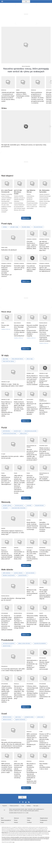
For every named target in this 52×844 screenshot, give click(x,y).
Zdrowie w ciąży (5, 381)
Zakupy (41, 613)
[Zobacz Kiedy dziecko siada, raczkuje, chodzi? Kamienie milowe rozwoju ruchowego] (32, 514)
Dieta (40, 520)
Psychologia (42, 658)
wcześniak (29, 505)
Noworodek (42, 547)
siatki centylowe (6, 572)
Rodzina (29, 322)
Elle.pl (2, 818)
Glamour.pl (16, 818)
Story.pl (41, 822)
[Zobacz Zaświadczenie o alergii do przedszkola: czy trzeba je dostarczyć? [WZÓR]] (32, 652)
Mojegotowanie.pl (44, 818)
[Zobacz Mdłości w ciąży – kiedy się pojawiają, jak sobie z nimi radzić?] (13, 372)
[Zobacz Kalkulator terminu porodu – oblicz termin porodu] (13, 444)
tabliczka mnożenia (7, 717)
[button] (26, 218)
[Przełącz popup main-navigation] (2, 1)
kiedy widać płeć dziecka (17, 358)
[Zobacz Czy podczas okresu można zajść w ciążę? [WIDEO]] (32, 258)
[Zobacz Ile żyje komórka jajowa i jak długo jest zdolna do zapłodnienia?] (45, 258)
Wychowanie (4, 613)
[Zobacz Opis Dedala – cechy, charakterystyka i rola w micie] (45, 756)
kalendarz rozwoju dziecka (9, 575)
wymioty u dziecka (18, 572)
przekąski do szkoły (29, 717)
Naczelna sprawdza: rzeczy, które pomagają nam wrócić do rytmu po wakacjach (26, 70)
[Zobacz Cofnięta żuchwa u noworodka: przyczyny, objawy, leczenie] (45, 542)
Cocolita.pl (29, 822)
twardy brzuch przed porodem (9, 433)
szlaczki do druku (6, 645)
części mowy (18, 717)
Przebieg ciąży (30, 373)
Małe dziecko (17, 322)
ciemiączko (5, 507)
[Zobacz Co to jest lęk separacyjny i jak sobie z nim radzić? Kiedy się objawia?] (13, 657)
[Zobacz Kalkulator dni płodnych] (13, 238)
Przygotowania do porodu (31, 446)
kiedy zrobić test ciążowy (8, 361)
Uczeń (40, 731)
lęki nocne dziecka (30, 572)
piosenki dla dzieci (22, 575)
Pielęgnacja (30, 547)
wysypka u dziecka (7, 505)
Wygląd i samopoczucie (43, 400)
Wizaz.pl (16, 822)
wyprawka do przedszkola (40, 643)
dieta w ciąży (30, 358)
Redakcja (29, 805)
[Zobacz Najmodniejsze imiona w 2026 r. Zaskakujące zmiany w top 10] (23, 82)
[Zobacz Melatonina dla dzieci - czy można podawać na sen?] (32, 582)
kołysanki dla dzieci (39, 505)
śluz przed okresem (38, 226)
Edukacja (3, 90)
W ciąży (3, 453)
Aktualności (30, 399)
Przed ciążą (4, 247)
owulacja (5, 226)
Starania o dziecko (31, 239)
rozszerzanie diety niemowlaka (18, 507)
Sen (28, 587)
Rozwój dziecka (43, 322)
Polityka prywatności (14, 805)
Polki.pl (28, 820)
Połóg (3, 473)
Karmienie (3, 547)
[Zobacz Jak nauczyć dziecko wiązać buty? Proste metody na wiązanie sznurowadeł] (45, 652)
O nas (22, 805)
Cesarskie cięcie (43, 445)
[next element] (50, 90)
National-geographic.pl (6, 820)
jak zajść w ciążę (14, 226)
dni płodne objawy (26, 226)
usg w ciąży (5, 358)
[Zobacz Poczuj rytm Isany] (7, 317)
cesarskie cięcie (17, 431)
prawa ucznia (40, 717)
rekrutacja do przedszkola (8, 643)
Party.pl (15, 820)
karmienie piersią (19, 505)
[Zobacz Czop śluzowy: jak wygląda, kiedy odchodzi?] (45, 467)
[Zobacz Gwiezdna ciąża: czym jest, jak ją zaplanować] (19, 258)
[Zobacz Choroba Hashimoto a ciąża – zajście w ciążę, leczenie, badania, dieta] (32, 233)
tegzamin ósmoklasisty (20, 719)
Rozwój (3, 528)
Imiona (18, 90)
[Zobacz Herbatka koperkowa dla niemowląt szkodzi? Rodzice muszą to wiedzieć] (45, 514)
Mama (2, 322)
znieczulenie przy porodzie (30, 431)
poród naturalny (6, 431)
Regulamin (4, 805)
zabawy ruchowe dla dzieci (24, 643)
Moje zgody (35, 805)
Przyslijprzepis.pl (43, 820)
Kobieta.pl (29, 818)
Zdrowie (16, 547)
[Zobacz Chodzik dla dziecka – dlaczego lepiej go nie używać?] (13, 586)
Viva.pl (2, 822)
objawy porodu (23, 433)
